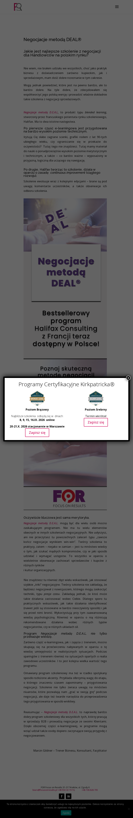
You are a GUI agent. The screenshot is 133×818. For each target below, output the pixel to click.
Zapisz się (37, 432)
